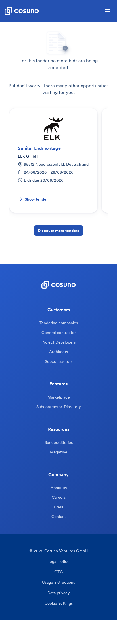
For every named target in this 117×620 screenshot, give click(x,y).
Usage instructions (58, 582)
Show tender (36, 199)
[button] (107, 11)
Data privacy (58, 593)
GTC (58, 572)
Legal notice (58, 561)
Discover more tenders (58, 230)
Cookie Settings (59, 603)
